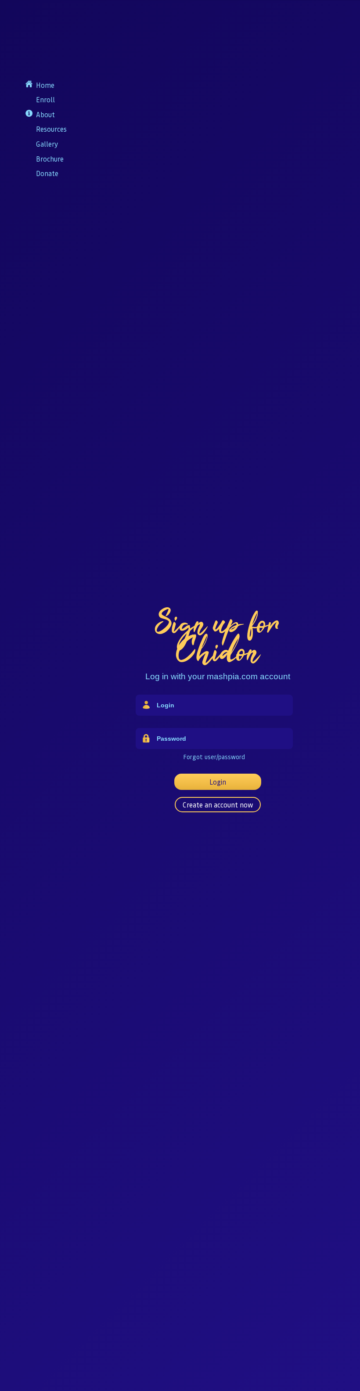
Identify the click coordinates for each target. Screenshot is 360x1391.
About (45, 114)
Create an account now (218, 804)
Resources (51, 128)
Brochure (50, 158)
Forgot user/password (214, 756)
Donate (47, 173)
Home (45, 85)
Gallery (47, 143)
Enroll (45, 99)
